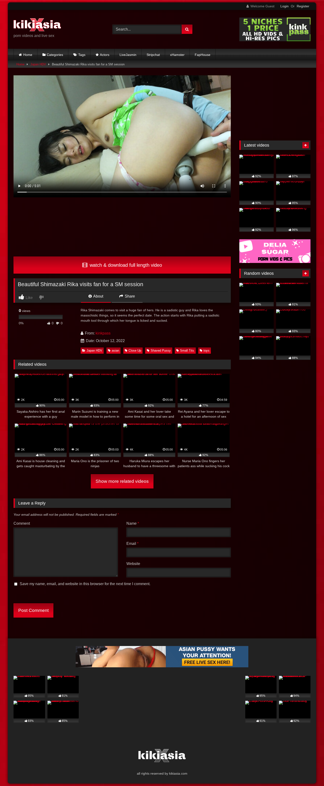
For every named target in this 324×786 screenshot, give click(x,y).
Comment (22, 523)
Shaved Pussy (161, 350)
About (98, 296)
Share (129, 296)
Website (133, 564)
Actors (104, 55)
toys (206, 350)
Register (303, 6)
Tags (81, 55)
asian (115, 350)
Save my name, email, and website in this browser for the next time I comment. (85, 584)
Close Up (135, 350)
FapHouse (202, 55)
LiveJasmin (128, 55)
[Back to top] (309, 772)
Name (132, 523)
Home (27, 55)
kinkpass (103, 333)
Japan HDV (38, 64)
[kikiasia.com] (37, 25)
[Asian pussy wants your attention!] (162, 666)
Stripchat (153, 55)
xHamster (177, 55)
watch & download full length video (125, 265)
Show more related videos (122, 481)
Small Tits (187, 350)
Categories (55, 55)
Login (284, 6)
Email (132, 544)
